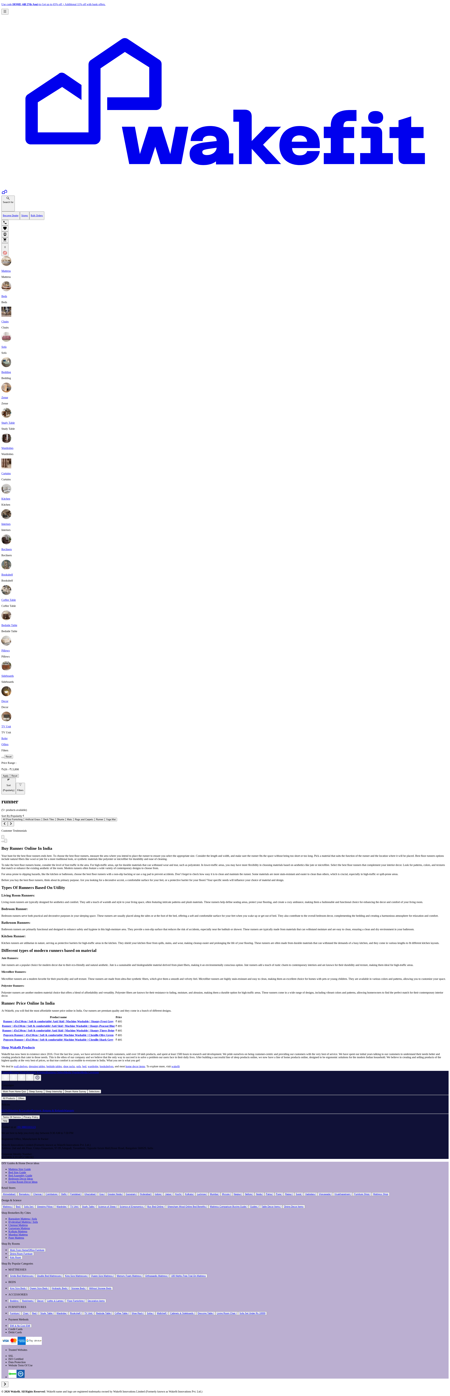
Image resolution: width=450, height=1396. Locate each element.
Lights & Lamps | (55, 1301)
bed (84, 1066)
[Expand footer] (4, 1384)
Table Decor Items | (271, 1206)
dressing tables (37, 1066)
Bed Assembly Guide (20, 1175)
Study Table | (88, 1206)
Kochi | (178, 1194)
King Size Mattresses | (76, 1276)
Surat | (299, 1194)
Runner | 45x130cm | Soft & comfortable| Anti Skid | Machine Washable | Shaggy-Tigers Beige (58, 1030)
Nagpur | (238, 1194)
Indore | (158, 1194)
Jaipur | (168, 1194)
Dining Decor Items (294, 1206)
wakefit (175, 1066)
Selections (94, 1091)
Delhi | (64, 1194)
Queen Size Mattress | (102, 1276)
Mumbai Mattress (18, 1234)
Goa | (102, 1194)
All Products (9, 1098)
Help (5, 1121)
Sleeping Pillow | (45, 1206)
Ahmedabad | (9, 1194)
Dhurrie (60, 819)
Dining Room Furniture (21, 1253)
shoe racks (69, 1066)
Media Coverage (90, 1072)
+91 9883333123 (26, 1127)
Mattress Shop (380, 1194)
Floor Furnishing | (76, 1301)
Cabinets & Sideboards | (182, 1313)
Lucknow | (202, 1194)
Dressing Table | (206, 1313)
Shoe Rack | (137, 1313)
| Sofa (33, 1218)
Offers (21, 1098)
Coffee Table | (122, 1313)
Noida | (259, 1194)
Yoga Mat (111, 819)
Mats (69, 819)
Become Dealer (18, 1072)
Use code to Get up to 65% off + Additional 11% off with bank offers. (53, 4)
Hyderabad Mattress (19, 1221)
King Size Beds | (18, 1288)
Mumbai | (214, 1194)
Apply (6, 776)
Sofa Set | (29, 1206)
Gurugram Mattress (19, 1228)
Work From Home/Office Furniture (27, 1250)
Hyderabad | (146, 1194)
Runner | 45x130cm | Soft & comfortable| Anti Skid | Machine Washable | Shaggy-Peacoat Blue (58, 1025)
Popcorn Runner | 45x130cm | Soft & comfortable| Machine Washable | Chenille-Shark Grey (58, 1039)
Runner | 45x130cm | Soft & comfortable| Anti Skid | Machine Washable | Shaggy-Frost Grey (58, 1021)
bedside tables (54, 1066)
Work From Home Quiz (14, 1091)
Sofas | (150, 1313)
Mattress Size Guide (19, 1169)
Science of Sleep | (107, 1206)
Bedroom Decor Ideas (20, 1178)
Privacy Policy (31, 1117)
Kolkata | (189, 1194)
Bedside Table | (104, 1313)
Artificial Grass (32, 819)
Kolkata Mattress (17, 1231)
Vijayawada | (325, 1194)
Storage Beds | (78, 1288)
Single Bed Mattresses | (22, 1276)
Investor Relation (36, 1072)
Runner (99, 819)
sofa (78, 1066)
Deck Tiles (48, 819)
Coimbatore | (52, 1194)
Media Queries (72, 1072)
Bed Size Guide (17, 1172)
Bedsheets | (28, 1301)
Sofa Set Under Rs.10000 (252, 1313)
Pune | (279, 1194)
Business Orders (55, 1072)
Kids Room (15, 1257)
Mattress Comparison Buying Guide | (228, 1206)
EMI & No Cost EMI (20, 1325)
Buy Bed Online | (156, 1206)
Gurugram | (131, 1194)
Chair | (26, 1313)
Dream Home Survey (75, 1091)
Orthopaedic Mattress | (156, 1276)
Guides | (254, 1206)
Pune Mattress (16, 1237)
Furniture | (15, 1313)
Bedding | (14, 1301)
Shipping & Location (19, 1110)
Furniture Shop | (362, 1194)
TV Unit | (74, 1206)
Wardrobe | (61, 1206)
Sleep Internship (54, 1091)
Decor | (40, 1301)
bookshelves (106, 1066)
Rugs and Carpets (84, 819)
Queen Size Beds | (39, 1288)
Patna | (269, 1194)
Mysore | (226, 1194)
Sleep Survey (36, 1091)
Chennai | (38, 1194)
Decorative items (96, 1301)
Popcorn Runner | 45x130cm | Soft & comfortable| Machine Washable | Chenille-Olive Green (58, 1035)
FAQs (4, 1110)
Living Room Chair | (227, 1313)
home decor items (135, 1066)
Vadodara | (310, 1194)
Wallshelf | (162, 1313)
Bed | (18, 1206)
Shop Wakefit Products (18, 1047)
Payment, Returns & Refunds (47, 1110)
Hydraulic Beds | (60, 1288)
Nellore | (249, 1194)
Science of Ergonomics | (132, 1206)
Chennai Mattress (18, 1225)
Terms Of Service (12, 1117)
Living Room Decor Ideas (22, 1181)
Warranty (69, 1110)
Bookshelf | (76, 1313)
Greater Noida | (115, 1194)
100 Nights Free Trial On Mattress (188, 1276)
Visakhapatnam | (342, 1194)
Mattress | (8, 1206)
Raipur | (289, 1194)
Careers (5, 1072)
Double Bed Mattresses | (49, 1276)
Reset (9, 756)
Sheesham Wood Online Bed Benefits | (187, 1206)
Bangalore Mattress (19, 1218)
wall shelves (20, 1066)
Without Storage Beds (100, 1288)
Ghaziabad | (90, 1194)
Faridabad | (76, 1194)
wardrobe (93, 1066)
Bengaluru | (24, 1194)
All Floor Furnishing (12, 819)
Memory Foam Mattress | (129, 1276)
